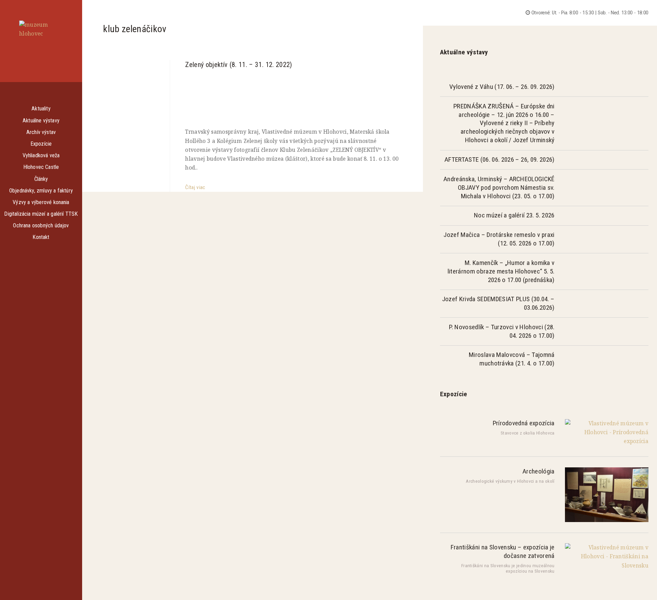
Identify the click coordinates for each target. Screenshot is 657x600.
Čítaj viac (195, 187)
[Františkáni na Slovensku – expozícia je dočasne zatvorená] (606, 565)
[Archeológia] (606, 520)
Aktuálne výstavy (41, 120)
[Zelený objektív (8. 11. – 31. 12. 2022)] (293, 96)
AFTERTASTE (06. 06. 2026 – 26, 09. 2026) (499, 159)
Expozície (41, 144)
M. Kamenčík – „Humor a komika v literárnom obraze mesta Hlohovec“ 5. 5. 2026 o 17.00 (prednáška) (501, 271)
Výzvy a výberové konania (41, 202)
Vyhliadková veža (41, 155)
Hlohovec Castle (41, 167)
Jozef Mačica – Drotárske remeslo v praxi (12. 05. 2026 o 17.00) (498, 239)
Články (41, 179)
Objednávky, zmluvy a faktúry (41, 190)
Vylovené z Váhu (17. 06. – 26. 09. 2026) (502, 87)
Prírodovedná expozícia (524, 423)
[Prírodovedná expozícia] (606, 441)
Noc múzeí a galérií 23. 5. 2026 (514, 215)
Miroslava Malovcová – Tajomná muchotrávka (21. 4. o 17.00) (511, 359)
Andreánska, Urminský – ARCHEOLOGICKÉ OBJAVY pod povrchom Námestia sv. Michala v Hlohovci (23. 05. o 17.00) (499, 187)
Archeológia (538, 471)
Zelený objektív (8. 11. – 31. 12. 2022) (238, 65)
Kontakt (41, 237)
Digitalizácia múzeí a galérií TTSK (41, 214)
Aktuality (40, 108)
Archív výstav (41, 132)
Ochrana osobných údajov (41, 225)
